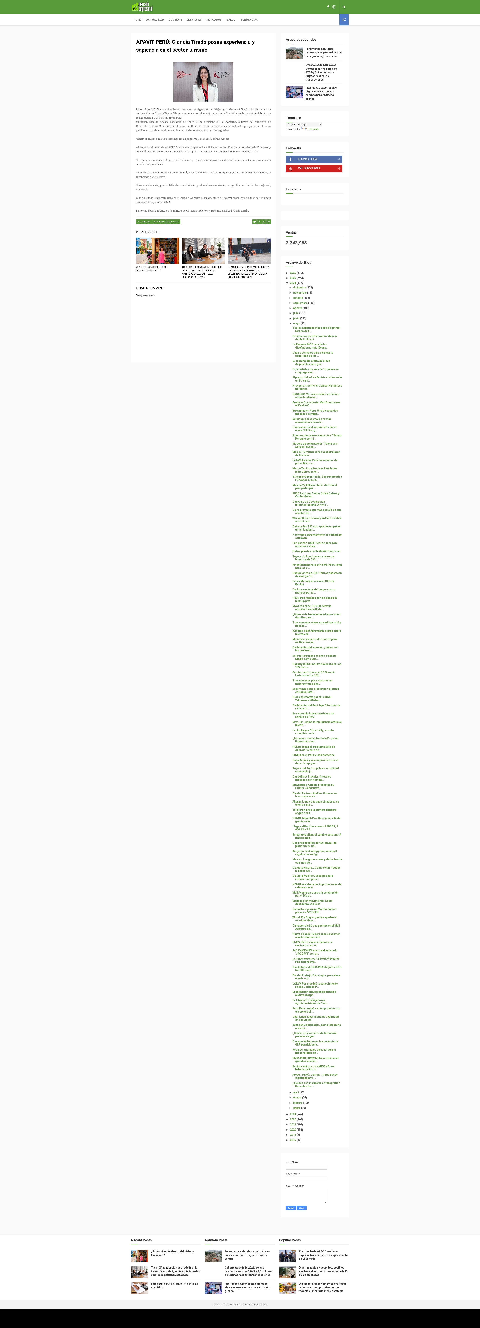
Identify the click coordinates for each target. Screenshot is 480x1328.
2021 (293, 1124)
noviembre (300, 292)
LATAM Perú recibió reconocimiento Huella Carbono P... (315, 985)
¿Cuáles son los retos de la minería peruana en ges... (314, 1035)
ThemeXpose (233, 1304)
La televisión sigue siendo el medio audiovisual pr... (314, 993)
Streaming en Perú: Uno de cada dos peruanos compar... (315, 412)
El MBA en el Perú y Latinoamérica (313, 755)
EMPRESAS (158, 222)
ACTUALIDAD (143, 222)
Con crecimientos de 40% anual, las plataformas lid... (314, 844)
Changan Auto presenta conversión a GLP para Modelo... (315, 1043)
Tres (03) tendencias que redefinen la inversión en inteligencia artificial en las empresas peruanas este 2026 (202, 272)
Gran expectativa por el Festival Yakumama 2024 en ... (311, 699)
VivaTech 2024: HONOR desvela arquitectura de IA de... (311, 608)
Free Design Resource (255, 1304)
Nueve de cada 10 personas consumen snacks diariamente (316, 935)
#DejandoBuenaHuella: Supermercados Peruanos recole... (317, 478)
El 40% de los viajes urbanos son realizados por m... (312, 944)
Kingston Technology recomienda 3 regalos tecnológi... (314, 853)
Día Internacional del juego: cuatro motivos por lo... (313, 591)
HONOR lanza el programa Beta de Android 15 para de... (313, 748)
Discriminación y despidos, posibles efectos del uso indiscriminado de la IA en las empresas (323, 1271)
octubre (298, 297)
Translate (313, 129)
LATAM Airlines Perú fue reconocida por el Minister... (315, 462)
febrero (298, 1102)
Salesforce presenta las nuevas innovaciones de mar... (312, 420)
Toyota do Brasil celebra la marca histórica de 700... (313, 558)
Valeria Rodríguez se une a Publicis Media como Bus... (314, 657)
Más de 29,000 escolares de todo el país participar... (314, 487)
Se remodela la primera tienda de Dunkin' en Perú (313, 715)
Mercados (214, 19)
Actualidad (155, 19)
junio (296, 318)
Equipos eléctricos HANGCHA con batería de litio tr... (313, 1068)
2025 (293, 277)
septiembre (300, 302)
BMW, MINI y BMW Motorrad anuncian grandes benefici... (315, 1060)
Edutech (175, 19)
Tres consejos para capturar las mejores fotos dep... (312, 682)
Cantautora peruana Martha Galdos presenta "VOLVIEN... (314, 911)
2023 (293, 1114)
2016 (293, 1134)
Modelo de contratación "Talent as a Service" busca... (315, 445)
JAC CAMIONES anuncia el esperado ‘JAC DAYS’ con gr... (315, 952)
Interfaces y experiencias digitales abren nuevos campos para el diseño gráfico (247, 1287)
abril (296, 1092)
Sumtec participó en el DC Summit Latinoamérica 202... (313, 674)
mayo (297, 323)
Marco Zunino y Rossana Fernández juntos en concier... (314, 470)
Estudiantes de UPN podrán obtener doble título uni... (314, 338)
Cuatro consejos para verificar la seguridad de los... (312, 354)
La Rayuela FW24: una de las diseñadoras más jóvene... (310, 346)
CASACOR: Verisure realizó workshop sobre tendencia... (315, 396)
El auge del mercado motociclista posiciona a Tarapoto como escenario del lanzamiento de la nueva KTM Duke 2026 (248, 272)
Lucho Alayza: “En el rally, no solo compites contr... (313, 732)
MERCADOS (173, 222)
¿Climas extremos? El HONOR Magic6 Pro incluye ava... (315, 960)
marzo (297, 1097)
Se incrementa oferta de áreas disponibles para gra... (311, 362)
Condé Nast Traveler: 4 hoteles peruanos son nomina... (311, 778)
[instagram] (334, 7)
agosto (298, 307)
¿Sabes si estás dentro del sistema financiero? (152, 269)
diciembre (300, 287)
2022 (293, 1119)
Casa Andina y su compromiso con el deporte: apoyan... (315, 762)
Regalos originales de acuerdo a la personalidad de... (314, 1051)
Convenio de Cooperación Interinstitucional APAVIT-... (310, 503)
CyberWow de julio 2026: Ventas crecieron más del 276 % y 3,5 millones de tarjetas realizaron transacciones (322, 72)
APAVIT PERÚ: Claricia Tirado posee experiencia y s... (315, 1076)
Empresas (194, 19)
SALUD (231, 19)
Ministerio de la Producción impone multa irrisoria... (314, 641)
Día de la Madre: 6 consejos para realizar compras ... (312, 877)
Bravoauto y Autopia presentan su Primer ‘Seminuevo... (313, 786)
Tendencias (249, 19)
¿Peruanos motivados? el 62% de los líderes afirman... (315, 740)
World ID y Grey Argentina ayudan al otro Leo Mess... (314, 919)
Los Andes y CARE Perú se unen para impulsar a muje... (315, 544)
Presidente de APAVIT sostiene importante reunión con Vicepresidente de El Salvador (323, 1255)
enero (297, 1107)
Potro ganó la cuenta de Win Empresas (316, 551)
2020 (293, 1129)
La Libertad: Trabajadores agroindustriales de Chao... (310, 1002)
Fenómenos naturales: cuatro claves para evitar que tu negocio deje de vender (324, 52)
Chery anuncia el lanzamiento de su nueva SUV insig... (314, 429)
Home (137, 19)
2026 (293, 272)
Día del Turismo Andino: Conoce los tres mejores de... (314, 795)
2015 (293, 1139)
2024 (293, 283)
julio (296, 313)
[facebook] (328, 7)
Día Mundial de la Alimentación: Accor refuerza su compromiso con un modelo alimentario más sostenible (322, 1287)
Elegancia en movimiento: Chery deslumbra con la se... (312, 902)
